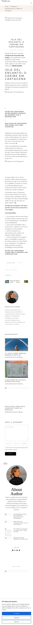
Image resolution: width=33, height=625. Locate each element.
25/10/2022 (8, 357)
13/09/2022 (8, 384)
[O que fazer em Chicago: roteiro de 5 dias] (16, 369)
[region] (16, 612)
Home (7, 6)
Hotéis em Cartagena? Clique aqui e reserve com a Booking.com (16, 252)
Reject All (16, 621)
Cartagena (14, 6)
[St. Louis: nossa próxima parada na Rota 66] (16, 344)
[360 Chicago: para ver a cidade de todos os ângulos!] (16, 395)
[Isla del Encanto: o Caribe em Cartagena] (16, 297)
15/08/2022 (8, 412)
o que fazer (9, 262)
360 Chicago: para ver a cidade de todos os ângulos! (15, 408)
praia (13, 262)
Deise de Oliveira (11, 269)
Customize (16, 617)
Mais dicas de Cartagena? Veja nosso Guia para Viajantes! (16, 125)
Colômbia (20, 50)
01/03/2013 (8, 275)
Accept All (16, 613)
